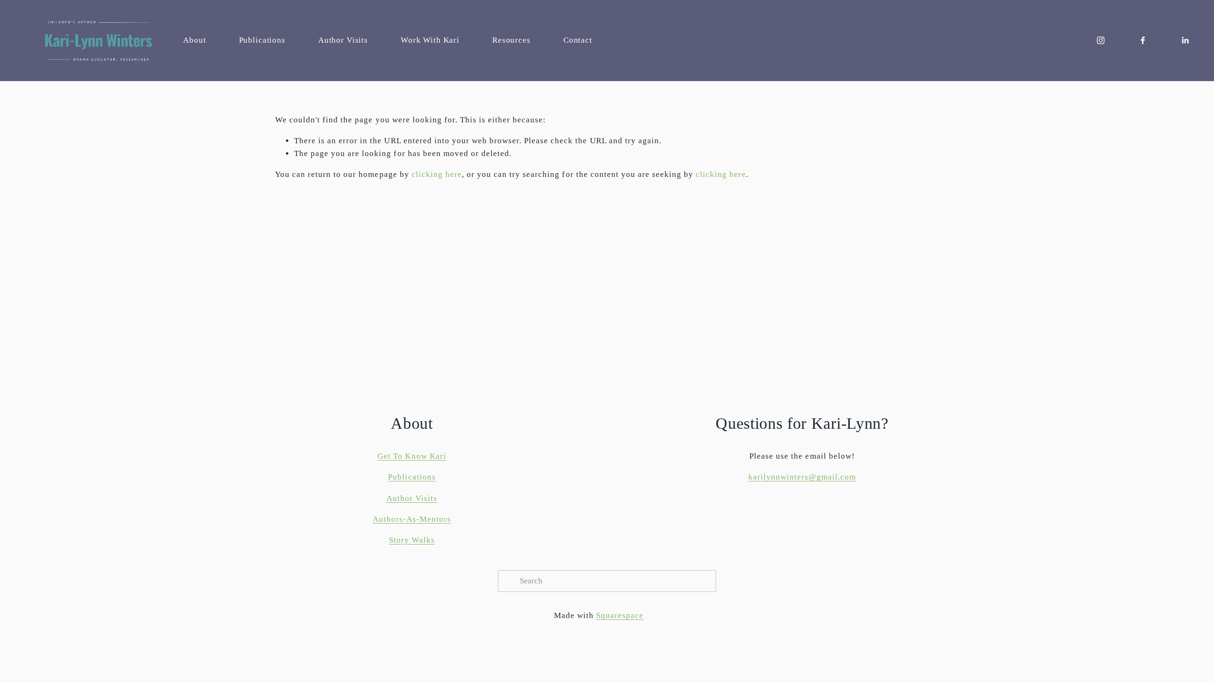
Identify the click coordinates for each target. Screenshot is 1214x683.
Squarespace (620, 615)
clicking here (437, 174)
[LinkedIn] (1185, 40)
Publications (262, 40)
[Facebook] (1143, 40)
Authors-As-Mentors (412, 519)
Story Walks (412, 540)
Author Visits (343, 40)
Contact (577, 40)
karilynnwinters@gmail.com (802, 476)
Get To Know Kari (411, 456)
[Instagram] (1100, 40)
